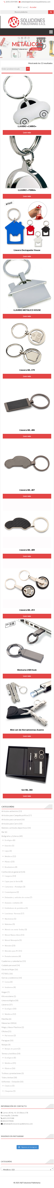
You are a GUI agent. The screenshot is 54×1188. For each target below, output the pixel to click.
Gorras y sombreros (10, 978)
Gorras (7, 982)
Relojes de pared (11, 1049)
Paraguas (6, 1040)
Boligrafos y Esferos (10, 836)
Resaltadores (10, 867)
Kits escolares (7, 996)
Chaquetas (9, 1091)
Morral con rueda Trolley (14, 929)
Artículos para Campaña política (15, 815)
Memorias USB (8, 1023)
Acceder (33, 7)
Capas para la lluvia (12, 881)
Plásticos (8, 1068)
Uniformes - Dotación (11, 1081)
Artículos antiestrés (10, 811)
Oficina (5, 1031)
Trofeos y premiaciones (11, 1073)
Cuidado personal (9, 965)
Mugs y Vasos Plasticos (11, 1027)
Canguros (8, 876)
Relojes (5, 1044)
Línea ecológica (8, 1000)
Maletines (8, 924)
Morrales (8, 946)
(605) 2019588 (11, 2)
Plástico (8, 862)
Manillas (5, 1019)
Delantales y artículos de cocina (17, 897)
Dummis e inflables (12, 903)
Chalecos (8, 1086)
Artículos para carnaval (11, 819)
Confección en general (11, 872)
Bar (3, 832)
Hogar (4, 992)
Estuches (8, 846)
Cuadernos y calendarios (12, 961)
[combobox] (27, 1168)
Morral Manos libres (12, 935)
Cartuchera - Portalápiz (14, 887)
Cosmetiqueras (10, 892)
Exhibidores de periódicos (15, 908)
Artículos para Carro (10, 824)
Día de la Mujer (8, 969)
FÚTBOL (5, 973)
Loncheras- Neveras (12, 913)
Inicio (14, 49)
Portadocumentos (11, 956)
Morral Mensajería (12, 940)
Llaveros (23, 49)
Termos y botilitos (9, 1053)
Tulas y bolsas (7, 1077)
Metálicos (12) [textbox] (26, 1169)
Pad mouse (9, 1035)
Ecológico (9, 840)
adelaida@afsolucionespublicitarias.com (35, 2)
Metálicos (8, 856)
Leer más (27, 132)
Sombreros (9, 987)
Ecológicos (9, 1058)
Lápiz (7, 851)
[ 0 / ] (23, 7)
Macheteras (9, 919)
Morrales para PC (11, 951)
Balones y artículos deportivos (14, 828)
